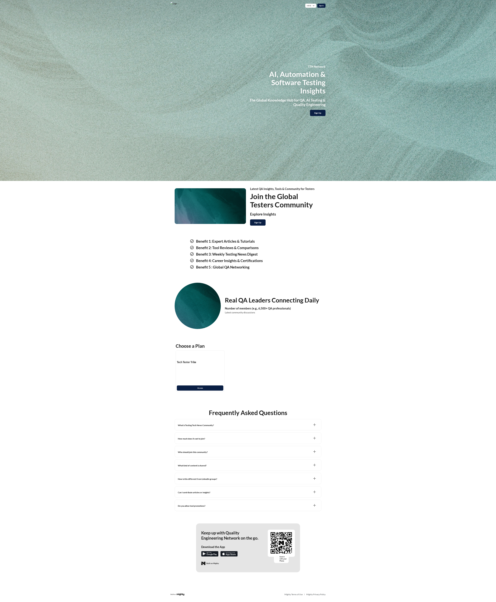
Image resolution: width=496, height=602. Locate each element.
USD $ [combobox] (309, 6)
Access (200, 388)
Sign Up (317, 113)
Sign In (321, 6)
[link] (200, 371)
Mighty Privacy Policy (316, 594)
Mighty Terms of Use (293, 594)
